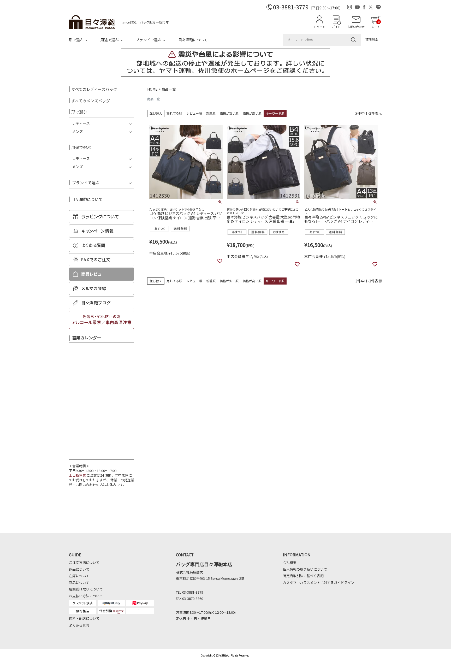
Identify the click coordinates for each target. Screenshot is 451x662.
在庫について (79, 575)
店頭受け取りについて (86, 589)
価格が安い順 (229, 113)
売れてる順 (174, 113)
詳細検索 (371, 39)
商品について (79, 582)
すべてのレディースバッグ (94, 89)
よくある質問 (79, 625)
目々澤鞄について (192, 39)
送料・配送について (84, 618)
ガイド (336, 27)
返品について (79, 569)
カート (375, 24)
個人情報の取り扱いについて (305, 569)
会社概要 (289, 562)
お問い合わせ (356, 27)
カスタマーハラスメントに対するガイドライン (318, 582)
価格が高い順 (252, 113)
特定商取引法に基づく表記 (303, 575)
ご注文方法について (84, 562)
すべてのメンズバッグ (90, 100)
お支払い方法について (86, 595)
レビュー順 (194, 113)
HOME (152, 89)
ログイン (319, 27)
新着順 (211, 113)
